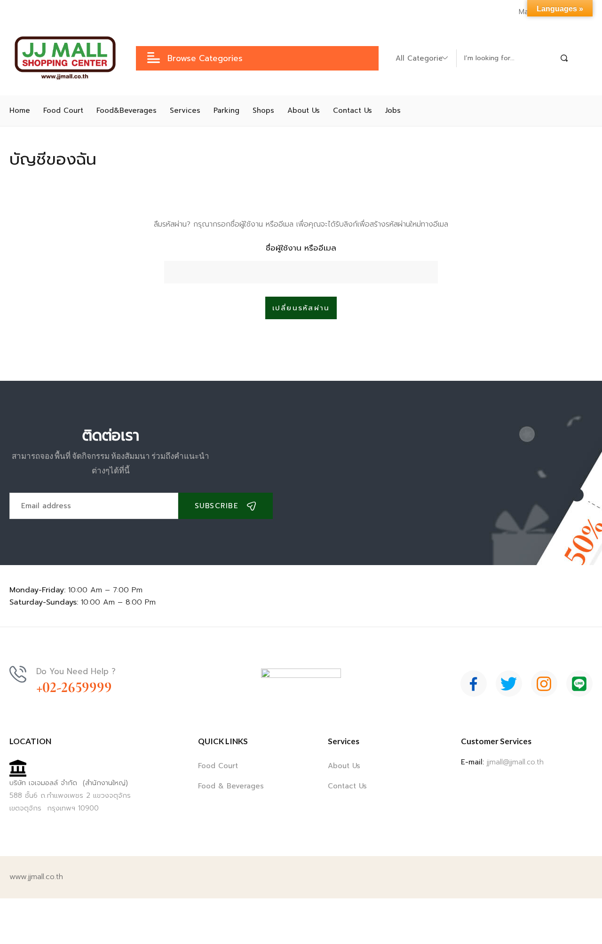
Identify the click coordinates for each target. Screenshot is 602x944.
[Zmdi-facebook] (473, 683)
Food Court (218, 766)
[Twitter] (509, 683)
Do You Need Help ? (76, 671)
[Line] (579, 683)
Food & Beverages (231, 786)
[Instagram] (544, 683)
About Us (344, 766)
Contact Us (347, 786)
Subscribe (217, 506)
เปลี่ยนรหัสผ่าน (301, 308)
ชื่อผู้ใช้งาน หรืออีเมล (301, 248)
